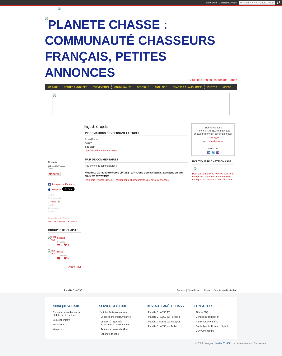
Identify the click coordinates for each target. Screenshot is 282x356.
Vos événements (61, 320)
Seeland (61, 238)
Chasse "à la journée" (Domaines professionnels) (115, 323)
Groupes (52, 202)
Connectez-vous (228, 2)
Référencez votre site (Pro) (114, 329)
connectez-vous (215, 141)
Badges (181, 290)
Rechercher (278, 2)
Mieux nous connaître (207, 321)
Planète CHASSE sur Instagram (164, 321)
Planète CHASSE (73, 290)
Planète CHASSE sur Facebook (164, 317)
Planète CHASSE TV (159, 312)
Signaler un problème (199, 290)
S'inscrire (211, 2)
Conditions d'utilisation (225, 290)
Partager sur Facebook (64, 184)
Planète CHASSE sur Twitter (162, 326)
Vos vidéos (58, 324)
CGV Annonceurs (205, 331)
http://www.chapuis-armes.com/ (101, 150)
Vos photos (58, 329)
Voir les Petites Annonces (114, 312)
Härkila (60, 251)
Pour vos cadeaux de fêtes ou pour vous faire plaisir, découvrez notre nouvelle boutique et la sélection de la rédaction (213, 176)
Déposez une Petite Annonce (116, 317)
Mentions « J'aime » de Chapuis (63, 221)
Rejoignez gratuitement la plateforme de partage (66, 314)
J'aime (56, 174)
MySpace (57, 189)
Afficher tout (74, 267)
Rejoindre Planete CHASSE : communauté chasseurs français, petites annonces (127, 180)
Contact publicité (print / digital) (212, 326)
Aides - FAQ (202, 312)
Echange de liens (110, 334)
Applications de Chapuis (59, 218)
